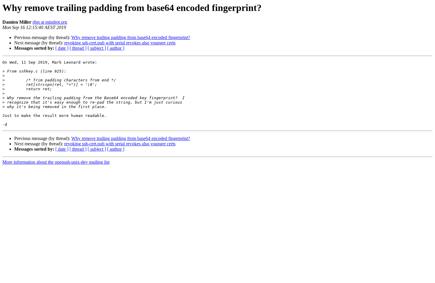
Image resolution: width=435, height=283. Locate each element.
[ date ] (61, 48)
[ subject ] (97, 48)
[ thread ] (78, 48)
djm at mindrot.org (50, 22)
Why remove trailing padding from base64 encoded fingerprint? (130, 37)
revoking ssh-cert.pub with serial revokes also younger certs (119, 42)
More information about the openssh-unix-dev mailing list (55, 162)
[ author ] (115, 48)
